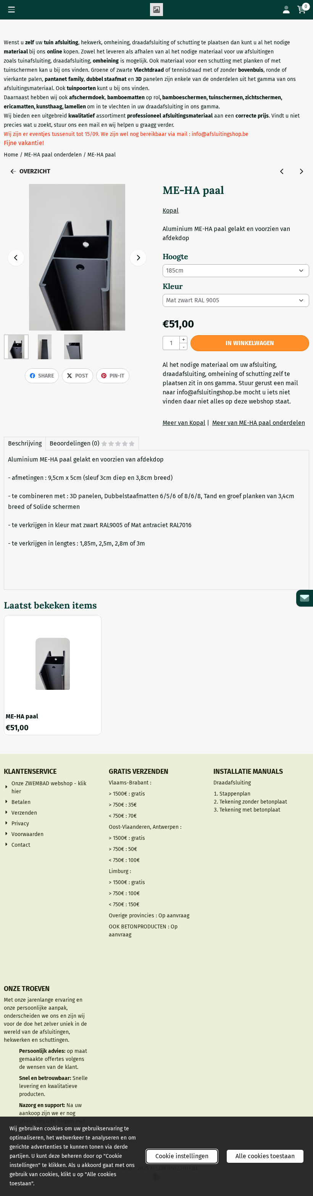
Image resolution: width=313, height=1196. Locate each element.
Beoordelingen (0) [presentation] (74, 443)
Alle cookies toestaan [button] (265, 1156)
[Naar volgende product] (301, 171)
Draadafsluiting (232, 783)
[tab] (24, 443)
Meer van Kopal (184, 422)
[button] (11, 9)
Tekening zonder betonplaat (253, 802)
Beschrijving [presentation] (25, 443)
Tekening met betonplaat (249, 810)
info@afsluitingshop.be (209, 392)
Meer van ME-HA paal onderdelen (258, 422)
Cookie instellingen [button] (181, 1156)
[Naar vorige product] (282, 171)
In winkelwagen (250, 343)
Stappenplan (234, 794)
